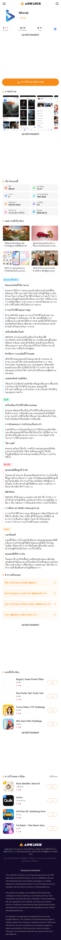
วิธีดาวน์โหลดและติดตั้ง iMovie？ (21, 582)
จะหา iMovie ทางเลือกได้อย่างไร (21, 614)
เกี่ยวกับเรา (33, 858)
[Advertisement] (30, 56)
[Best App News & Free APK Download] (30, 3)
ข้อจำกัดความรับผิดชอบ (20, 858)
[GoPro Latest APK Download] (30, 800)
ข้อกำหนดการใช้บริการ (30, 861)
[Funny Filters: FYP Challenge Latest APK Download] (8, 710)
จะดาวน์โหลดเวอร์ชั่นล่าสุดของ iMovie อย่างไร (28, 604)
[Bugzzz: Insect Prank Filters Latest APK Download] (8, 682)
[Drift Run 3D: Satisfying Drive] (52, 814)
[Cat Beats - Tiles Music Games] (52, 828)
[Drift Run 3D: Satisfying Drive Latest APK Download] (30, 814)
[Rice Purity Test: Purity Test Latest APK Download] (8, 696)
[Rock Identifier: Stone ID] (52, 787)
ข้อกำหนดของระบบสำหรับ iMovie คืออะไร (26, 593)
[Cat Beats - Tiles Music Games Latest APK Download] (30, 828)
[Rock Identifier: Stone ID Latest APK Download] (30, 786)
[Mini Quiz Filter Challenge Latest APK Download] (8, 724)
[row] (8, 786)
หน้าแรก (7, 858)
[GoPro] (52, 801)
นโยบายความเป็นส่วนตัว (47, 858)
